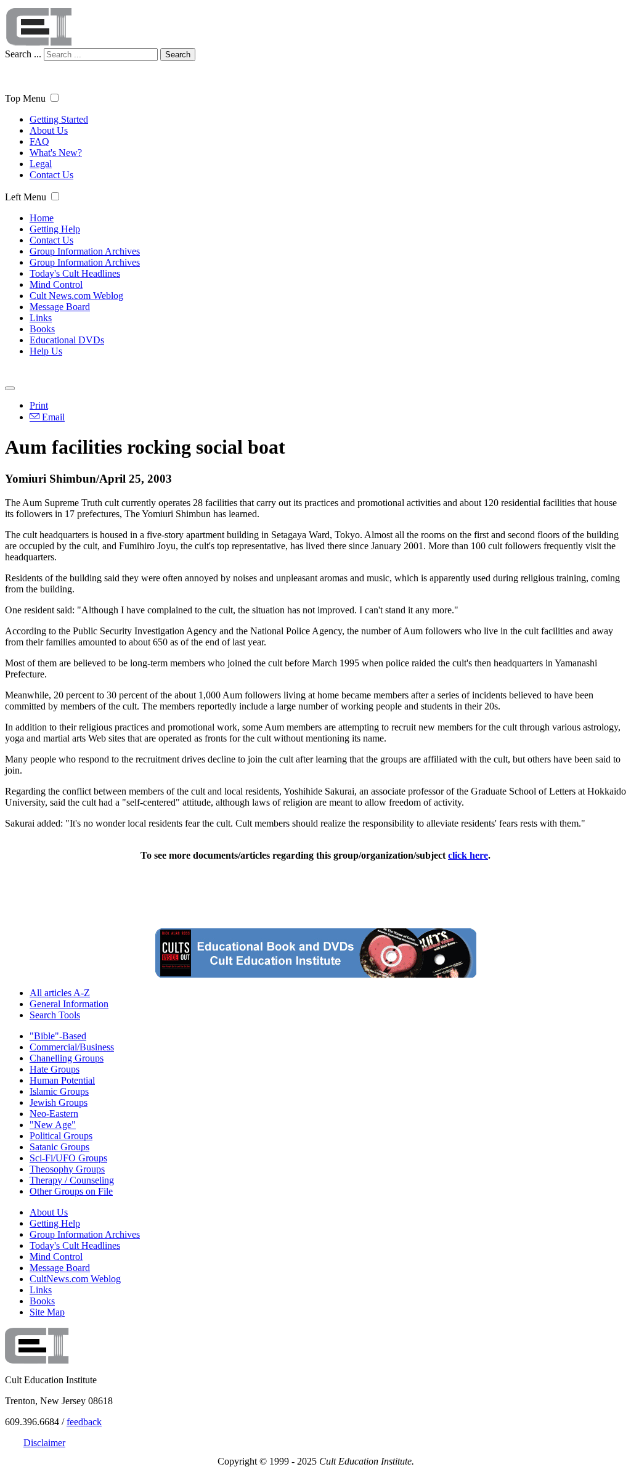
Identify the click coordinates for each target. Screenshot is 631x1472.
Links (41, 318)
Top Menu (25, 98)
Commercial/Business (72, 1047)
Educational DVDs (67, 340)
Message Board (60, 306)
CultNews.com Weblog (75, 1279)
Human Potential (62, 1080)
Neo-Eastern (54, 1113)
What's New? (56, 152)
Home (42, 218)
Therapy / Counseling (72, 1180)
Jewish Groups (59, 1102)
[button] (55, 98)
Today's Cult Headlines (75, 273)
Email (52, 417)
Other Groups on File (71, 1191)
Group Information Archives (85, 251)
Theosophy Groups (67, 1169)
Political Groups (61, 1136)
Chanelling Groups (67, 1058)
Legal (41, 163)
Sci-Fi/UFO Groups (68, 1158)
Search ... (23, 54)
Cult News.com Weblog (76, 295)
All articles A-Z (60, 992)
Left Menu (25, 197)
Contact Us (51, 175)
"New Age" (53, 1124)
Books (42, 329)
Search (177, 54)
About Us (49, 130)
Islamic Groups (59, 1091)
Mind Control (56, 284)
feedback (84, 1422)
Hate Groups (54, 1069)
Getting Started (59, 119)
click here (468, 855)
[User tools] (10, 388)
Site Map (47, 1312)
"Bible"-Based (58, 1036)
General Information (69, 1004)
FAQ (39, 141)
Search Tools (55, 1015)
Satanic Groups (59, 1147)
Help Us (46, 351)
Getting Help (55, 229)
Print (39, 405)
